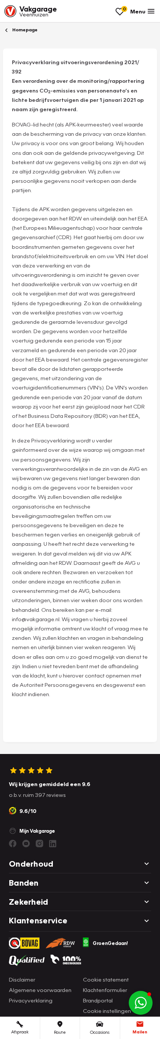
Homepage (24, 29)
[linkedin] (53, 843)
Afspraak (20, 1032)
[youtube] (26, 843)
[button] (141, 1003)
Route (60, 1032)
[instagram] (39, 843)
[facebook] (12, 843)
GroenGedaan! (110, 943)
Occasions (99, 1032)
